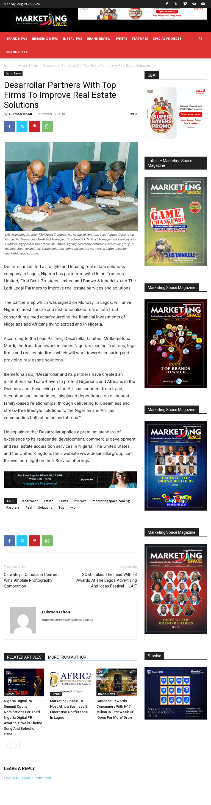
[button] (200, 38)
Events (121, 38)
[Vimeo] (185, 4)
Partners (13, 507)
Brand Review (98, 38)
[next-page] (16, 745)
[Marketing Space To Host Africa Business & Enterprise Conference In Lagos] (70, 682)
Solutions (45, 507)
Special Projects (167, 38)
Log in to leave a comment (27, 778)
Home (8, 65)
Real (29, 507)
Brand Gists (17, 52)
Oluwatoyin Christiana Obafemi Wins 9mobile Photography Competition (31, 580)
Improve (80, 501)
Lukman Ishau (20, 114)
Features (140, 38)
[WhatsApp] (47, 126)
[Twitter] (176, 4)
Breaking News (45, 38)
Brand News (16, 38)
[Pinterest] (34, 126)
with (73, 507)
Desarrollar (29, 501)
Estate (48, 501)
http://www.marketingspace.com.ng (67, 620)
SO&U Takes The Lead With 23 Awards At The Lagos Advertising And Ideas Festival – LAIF (106, 580)
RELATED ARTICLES (24, 657)
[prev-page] (7, 745)
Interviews (72, 38)
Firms (63, 501)
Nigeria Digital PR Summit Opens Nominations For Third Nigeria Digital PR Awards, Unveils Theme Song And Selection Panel (23, 717)
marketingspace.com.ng (111, 501)
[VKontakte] (194, 4)
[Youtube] (203, 4)
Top (61, 507)
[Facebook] (167, 4)
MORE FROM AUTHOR (67, 657)
